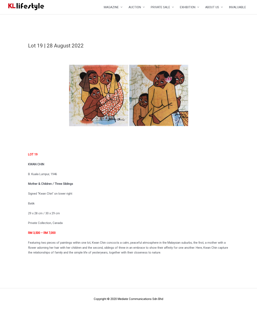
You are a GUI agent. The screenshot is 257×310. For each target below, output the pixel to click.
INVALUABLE (237, 7)
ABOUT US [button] (212, 7)
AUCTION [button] (134, 7)
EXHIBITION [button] (187, 7)
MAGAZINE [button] (111, 7)
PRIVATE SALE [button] (160, 7)
